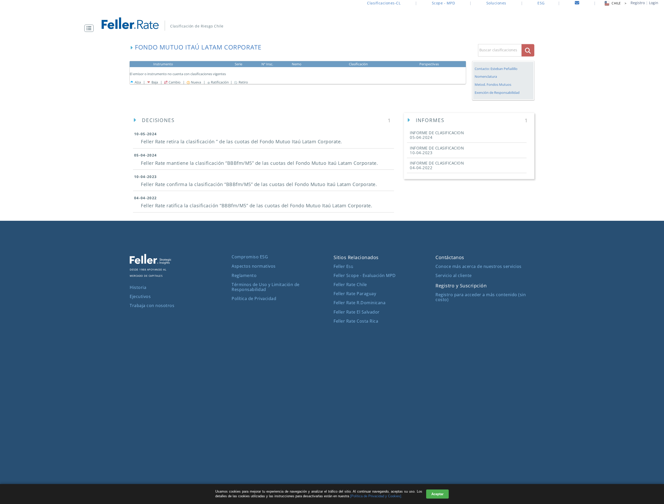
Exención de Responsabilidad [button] (497, 92)
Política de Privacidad (254, 298)
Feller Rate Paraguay (355, 293)
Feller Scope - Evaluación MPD (365, 275)
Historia (138, 287)
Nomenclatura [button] (486, 76)
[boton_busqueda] (528, 50)
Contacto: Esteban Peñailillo (496, 68)
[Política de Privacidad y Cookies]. (376, 496)
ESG (541, 3)
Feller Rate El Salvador (357, 312)
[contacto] (577, 3)
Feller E (343, 266)
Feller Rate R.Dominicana (359, 303)
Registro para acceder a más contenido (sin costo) (480, 297)
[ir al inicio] (133, 22)
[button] (90, 28)
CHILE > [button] (619, 3)
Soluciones (496, 3)
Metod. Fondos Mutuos (493, 84)
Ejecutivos (140, 296)
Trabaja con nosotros (152, 305)
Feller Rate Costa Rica (356, 321)
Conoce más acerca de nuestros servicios (478, 266)
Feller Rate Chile (350, 284)
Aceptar (437, 494)
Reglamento (244, 275)
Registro (638, 2)
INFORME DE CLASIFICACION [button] (437, 135)
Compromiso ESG (250, 257)
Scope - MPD (443, 3)
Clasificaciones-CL (383, 3)
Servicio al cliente (453, 275)
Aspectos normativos (254, 266)
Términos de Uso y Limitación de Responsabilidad (266, 287)
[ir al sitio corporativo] (150, 263)
